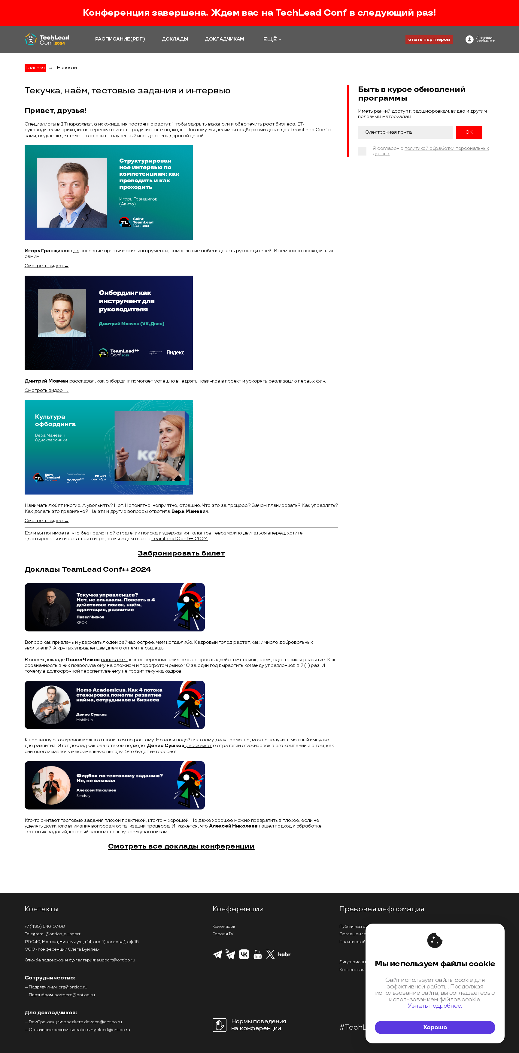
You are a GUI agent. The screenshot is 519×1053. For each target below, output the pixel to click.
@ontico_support (62, 934)
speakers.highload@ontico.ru (100, 1029)
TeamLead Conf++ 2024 (179, 539)
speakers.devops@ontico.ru (93, 1022)
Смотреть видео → (47, 266)
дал (75, 251)
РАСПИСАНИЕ (112, 39)
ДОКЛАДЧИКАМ (224, 39)
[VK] (244, 958)
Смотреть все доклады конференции (181, 846)
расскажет (114, 660)
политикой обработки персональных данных (431, 151)
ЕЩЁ (270, 39)
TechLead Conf (311, 13)
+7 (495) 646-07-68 (45, 926)
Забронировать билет (181, 553)
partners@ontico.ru (74, 995)
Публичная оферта (359, 926)
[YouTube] (258, 958)
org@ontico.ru (73, 987)
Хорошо (435, 1027)
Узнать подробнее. (435, 1006)
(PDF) (137, 39)
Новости (67, 68)
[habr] (284, 956)
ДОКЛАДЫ (175, 39)
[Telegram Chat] (217, 958)
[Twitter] (270, 958)
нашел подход (275, 826)
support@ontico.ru (115, 960)
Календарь (224, 926)
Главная (35, 68)
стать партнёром (429, 39)
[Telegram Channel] (230, 959)
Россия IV (223, 934)
